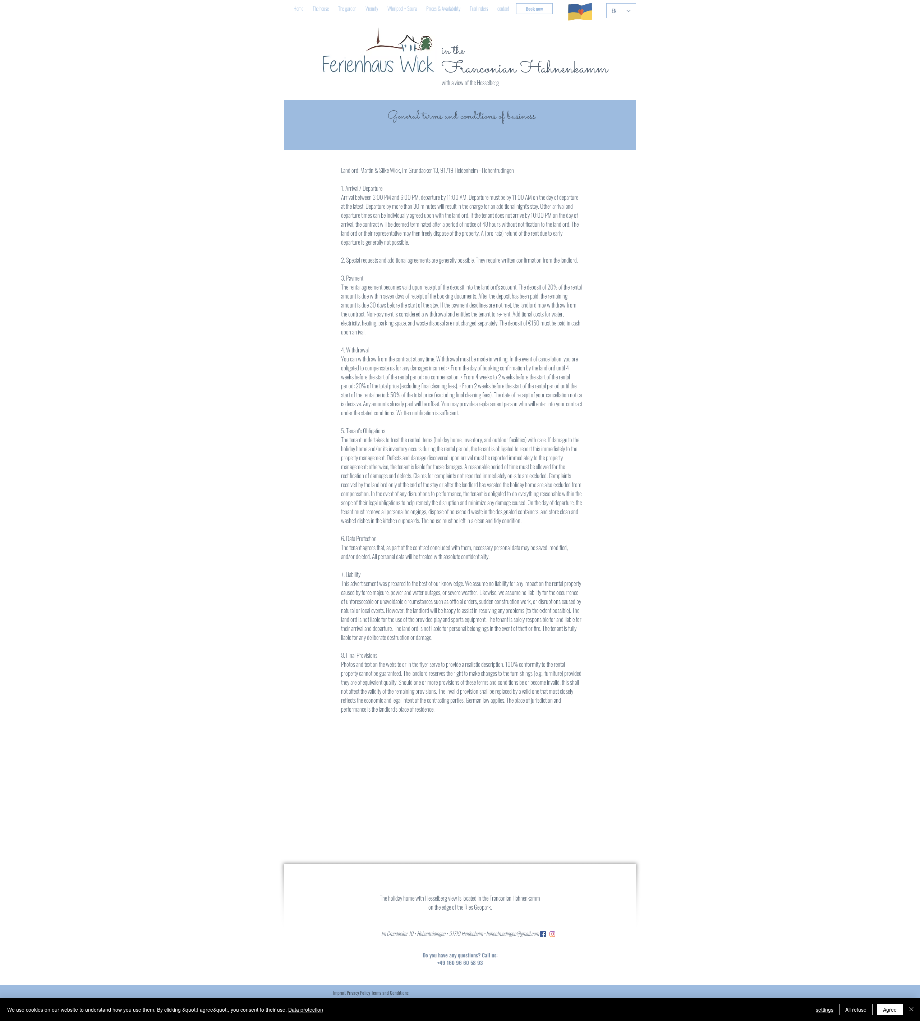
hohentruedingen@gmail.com (512, 933)
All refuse (855, 1009)
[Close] (911, 1009)
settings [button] (824, 1009)
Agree (890, 1009)
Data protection (305, 1009)
